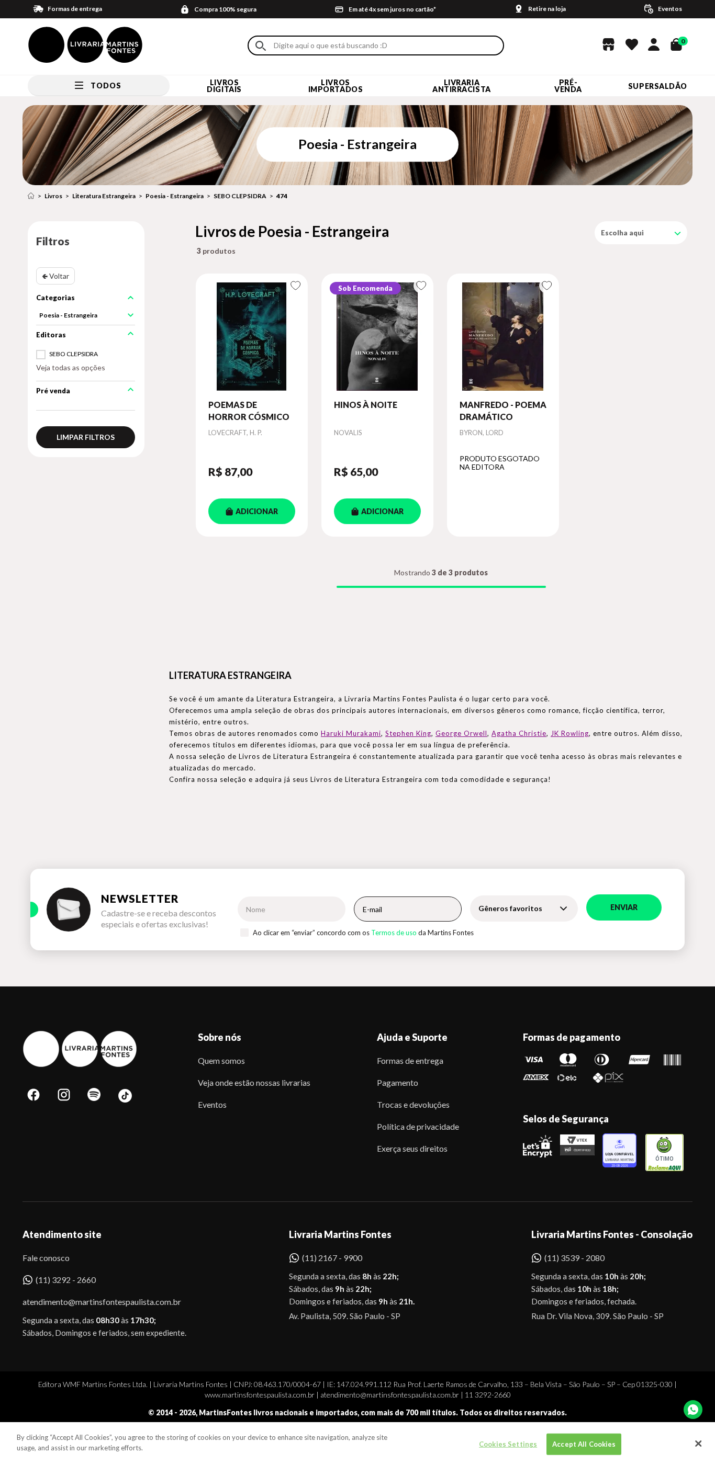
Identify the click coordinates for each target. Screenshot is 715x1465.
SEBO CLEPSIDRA (240, 196)
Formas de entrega (410, 1060)
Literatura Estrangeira (104, 196)
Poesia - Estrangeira (175, 196)
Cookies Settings (508, 1444)
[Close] (698, 1443)
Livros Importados (335, 86)
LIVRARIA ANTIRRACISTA (461, 86)
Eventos (212, 1104)
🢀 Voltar (55, 275)
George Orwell (461, 733)
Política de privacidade (418, 1126)
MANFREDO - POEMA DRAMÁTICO (503, 410)
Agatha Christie (518, 733)
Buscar (261, 45)
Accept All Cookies (584, 1444)
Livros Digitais (224, 86)
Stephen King (408, 733)
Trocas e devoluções (413, 1104)
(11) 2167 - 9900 (332, 1258)
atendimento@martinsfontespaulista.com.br (92, 1302)
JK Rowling (570, 733)
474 (281, 196)
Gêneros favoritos (510, 908)
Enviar (624, 907)
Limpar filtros (86, 437)
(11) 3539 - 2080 (574, 1258)
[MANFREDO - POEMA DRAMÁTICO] (503, 336)
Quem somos (221, 1060)
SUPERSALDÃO (657, 86)
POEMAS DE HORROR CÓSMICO (248, 410)
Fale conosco (46, 1258)
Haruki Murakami (351, 733)
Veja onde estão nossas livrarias (254, 1082)
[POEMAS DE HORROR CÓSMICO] (252, 336)
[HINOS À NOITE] (377, 336)
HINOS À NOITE (365, 405)
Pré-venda (568, 86)
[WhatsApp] (693, 1409)
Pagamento (397, 1082)
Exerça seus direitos (412, 1148)
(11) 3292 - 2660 (66, 1280)
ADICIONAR (257, 511)
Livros (53, 196)
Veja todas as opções (70, 367)
